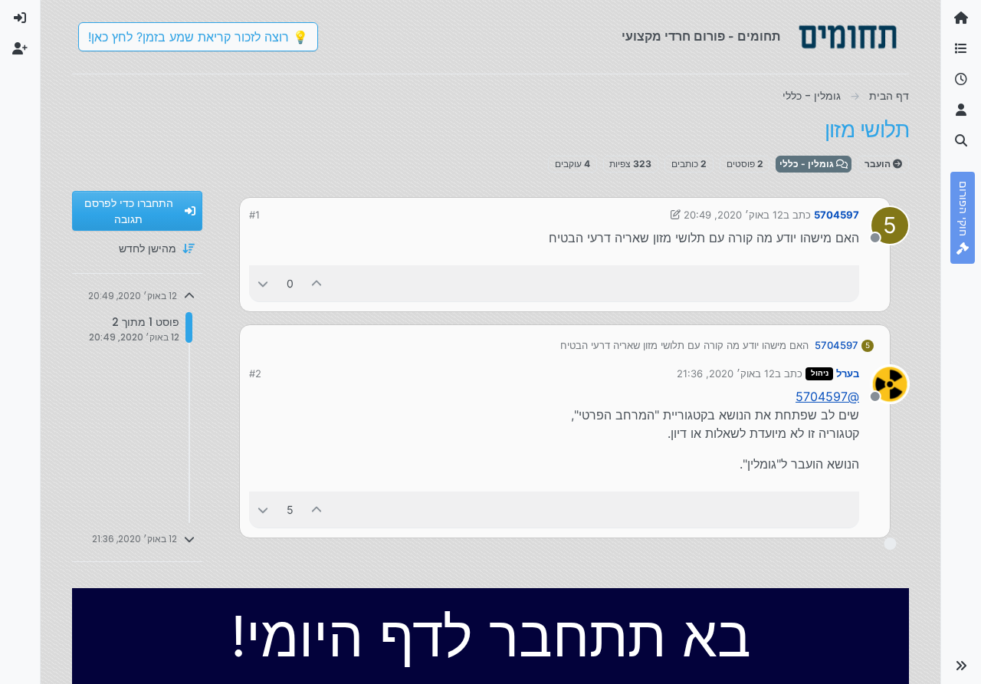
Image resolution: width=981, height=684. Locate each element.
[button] (961, 665)
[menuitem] (20, 18)
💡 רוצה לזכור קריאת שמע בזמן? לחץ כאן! (198, 36)
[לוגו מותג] (847, 36)
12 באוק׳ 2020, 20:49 (733, 215)
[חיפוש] (961, 141)
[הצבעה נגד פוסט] (263, 283)
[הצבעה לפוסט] (317, 283)
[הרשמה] (20, 49)
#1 (254, 215)
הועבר (879, 163)
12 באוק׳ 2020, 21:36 (726, 373)
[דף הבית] (961, 18)
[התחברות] (20, 18)
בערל (847, 373)
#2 (255, 373)
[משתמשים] (961, 110)
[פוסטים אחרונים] (961, 79)
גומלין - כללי (807, 163)
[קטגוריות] (961, 49)
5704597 (836, 215)
